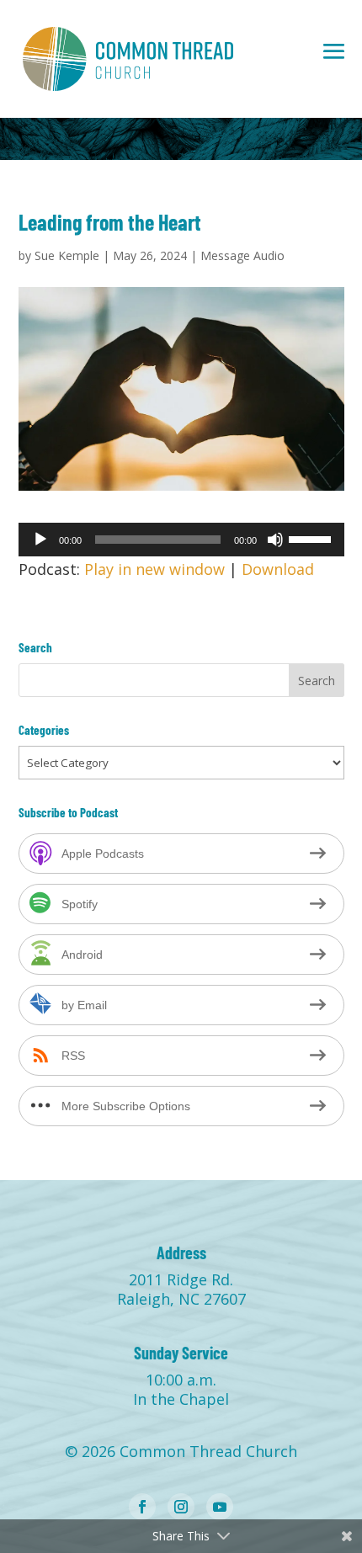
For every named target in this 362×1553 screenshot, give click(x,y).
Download (278, 569)
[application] (181, 539)
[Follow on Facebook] (142, 1506)
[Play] (40, 539)
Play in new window (154, 569)
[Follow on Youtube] (219, 1506)
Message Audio (242, 255)
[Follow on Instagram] (181, 1506)
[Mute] (275, 539)
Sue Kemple (67, 255)
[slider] (312, 538)
